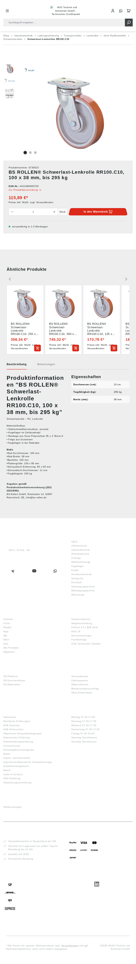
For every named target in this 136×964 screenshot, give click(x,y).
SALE (74, 541)
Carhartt (8, 619)
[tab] (17, 365)
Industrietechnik (80, 549)
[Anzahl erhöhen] (54, 211)
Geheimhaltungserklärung (18, 741)
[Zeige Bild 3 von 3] (35, 152)
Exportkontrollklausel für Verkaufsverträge (27, 762)
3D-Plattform (10, 676)
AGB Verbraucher (13, 729)
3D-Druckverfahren (14, 680)
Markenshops (13, 614)
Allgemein (9, 652)
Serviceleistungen (81, 635)
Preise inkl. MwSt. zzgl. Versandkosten (31, 202)
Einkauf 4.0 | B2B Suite (84, 627)
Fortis (6, 623)
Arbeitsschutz (79, 545)
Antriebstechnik (80, 553)
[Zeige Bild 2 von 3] (30, 152)
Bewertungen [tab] (46, 364)
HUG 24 (75, 631)
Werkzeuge (77, 594)
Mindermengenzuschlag (85, 688)
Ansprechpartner (81, 619)
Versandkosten (79, 676)
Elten (6, 639)
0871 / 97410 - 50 (19, 550)
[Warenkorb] (129, 10)
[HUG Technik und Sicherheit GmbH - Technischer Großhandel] (65, 11)
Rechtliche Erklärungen (16, 721)
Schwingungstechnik (83, 586)
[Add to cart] (37, 348)
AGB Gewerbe (11, 725)
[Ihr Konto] (113, 10)
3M (5, 635)
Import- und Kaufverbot (16, 758)
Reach (7, 770)
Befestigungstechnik (83, 590)
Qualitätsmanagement (16, 766)
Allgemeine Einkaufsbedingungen (22, 733)
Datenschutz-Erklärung (16, 737)
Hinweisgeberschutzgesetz (18, 749)
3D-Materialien (11, 684)
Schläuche (77, 578)
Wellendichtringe (81, 562)
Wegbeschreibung (81, 623)
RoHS (6, 754)
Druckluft (76, 582)
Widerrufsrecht (79, 684)
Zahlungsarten (79, 680)
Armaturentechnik (81, 574)
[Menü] (7, 10)
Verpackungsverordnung (17, 782)
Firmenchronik (11, 745)
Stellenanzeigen (12, 807)
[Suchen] (129, 22)
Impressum (9, 717)
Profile (75, 570)
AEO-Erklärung (12, 778)
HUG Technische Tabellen (86, 643)
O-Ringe (76, 558)
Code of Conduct (13, 774)
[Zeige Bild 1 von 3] (25, 152)
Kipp (5, 631)
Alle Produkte (11, 647)
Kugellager (77, 566)
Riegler (7, 627)
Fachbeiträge (79, 639)
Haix (5, 643)
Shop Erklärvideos (81, 692)
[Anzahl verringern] (12, 211)
